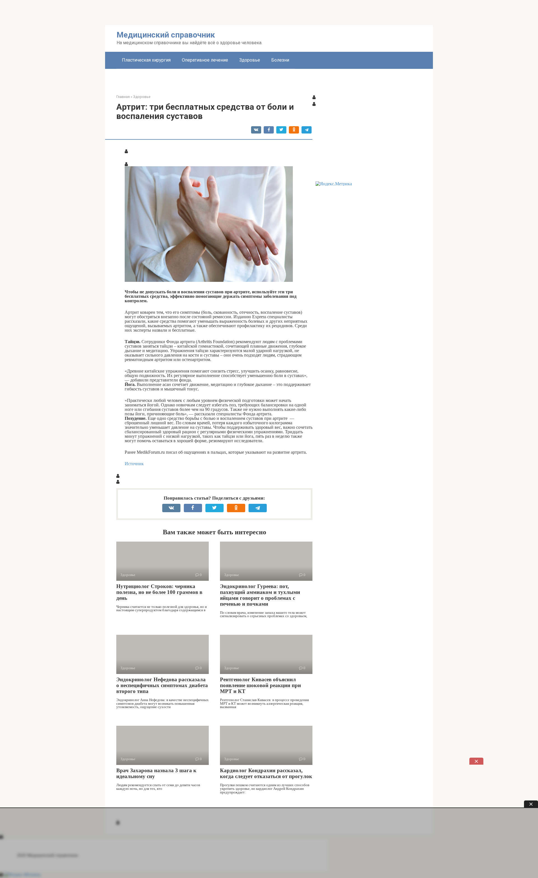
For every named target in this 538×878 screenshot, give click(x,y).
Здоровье (249, 60)
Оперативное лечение (205, 60)
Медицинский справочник (166, 34)
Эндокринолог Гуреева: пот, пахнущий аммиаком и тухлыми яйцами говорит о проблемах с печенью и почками (260, 595)
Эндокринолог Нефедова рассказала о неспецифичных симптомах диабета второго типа (162, 685)
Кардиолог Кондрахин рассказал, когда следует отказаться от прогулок (266, 773)
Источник (134, 463)
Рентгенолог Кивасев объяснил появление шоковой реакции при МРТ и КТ (260, 685)
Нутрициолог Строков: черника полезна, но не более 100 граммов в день (159, 592)
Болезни (280, 60)
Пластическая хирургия (146, 60)
